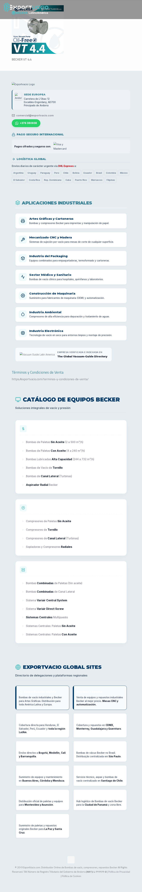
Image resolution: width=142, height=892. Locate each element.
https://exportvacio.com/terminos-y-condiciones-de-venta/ (50, 379)
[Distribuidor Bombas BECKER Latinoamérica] (25, 9)
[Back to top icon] (71, 859)
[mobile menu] (136, 9)
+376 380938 (28, 123)
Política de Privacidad (119, 871)
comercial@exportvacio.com (35, 115)
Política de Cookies (71, 876)
